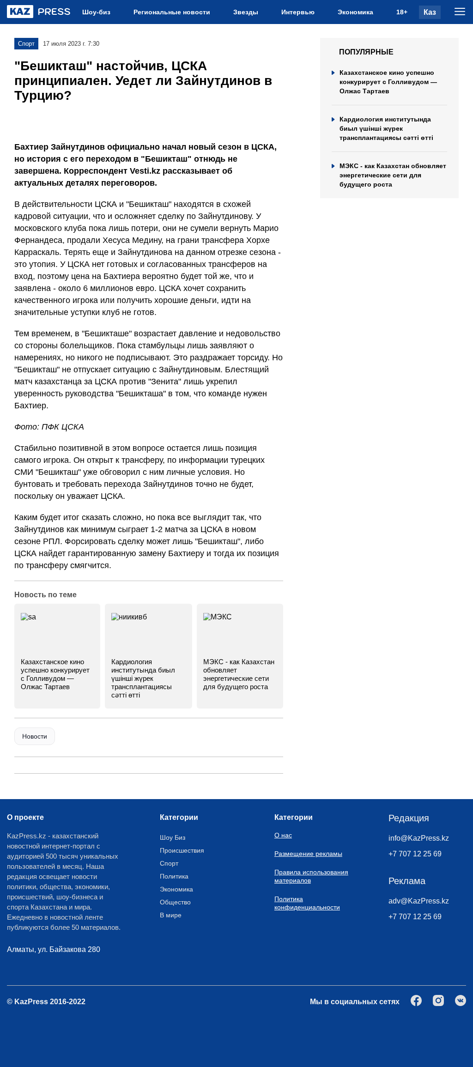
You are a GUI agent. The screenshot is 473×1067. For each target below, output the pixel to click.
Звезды (245, 12)
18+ (401, 12)
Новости (34, 736)
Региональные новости (171, 12)
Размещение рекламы (308, 853)
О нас (283, 835)
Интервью (298, 12)
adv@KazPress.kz (418, 901)
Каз (430, 12)
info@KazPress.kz (418, 838)
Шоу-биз (96, 12)
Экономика (355, 12)
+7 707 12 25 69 (415, 854)
